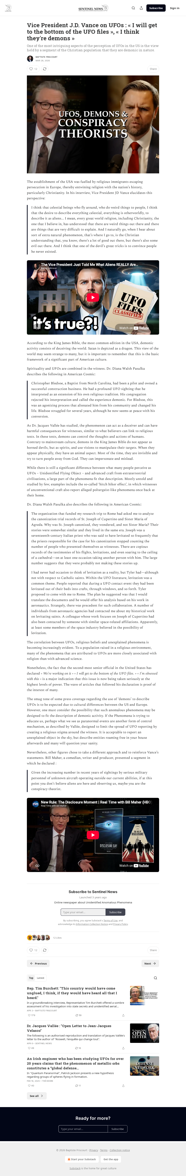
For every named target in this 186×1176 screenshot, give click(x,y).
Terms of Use (111, 920)
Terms (104, 1150)
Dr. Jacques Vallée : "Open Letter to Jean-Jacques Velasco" (69, 1028)
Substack (75, 1168)
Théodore (47, 1081)
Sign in (174, 8)
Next (147, 963)
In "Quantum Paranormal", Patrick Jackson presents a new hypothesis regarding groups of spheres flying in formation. (70, 1074)
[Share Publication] (141, 8)
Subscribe (156, 8)
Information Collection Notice (92, 924)
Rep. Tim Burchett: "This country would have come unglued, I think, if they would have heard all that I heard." (72, 993)
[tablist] (36, 978)
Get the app (111, 1159)
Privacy (93, 1150)
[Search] (133, 8)
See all (34, 1096)
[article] (93, 1001)
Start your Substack (83, 1159)
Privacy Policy (120, 924)
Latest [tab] (40, 978)
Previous (41, 963)
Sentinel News (43, 1043)
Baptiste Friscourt (47, 57)
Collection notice (120, 1150)
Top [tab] (31, 978)
